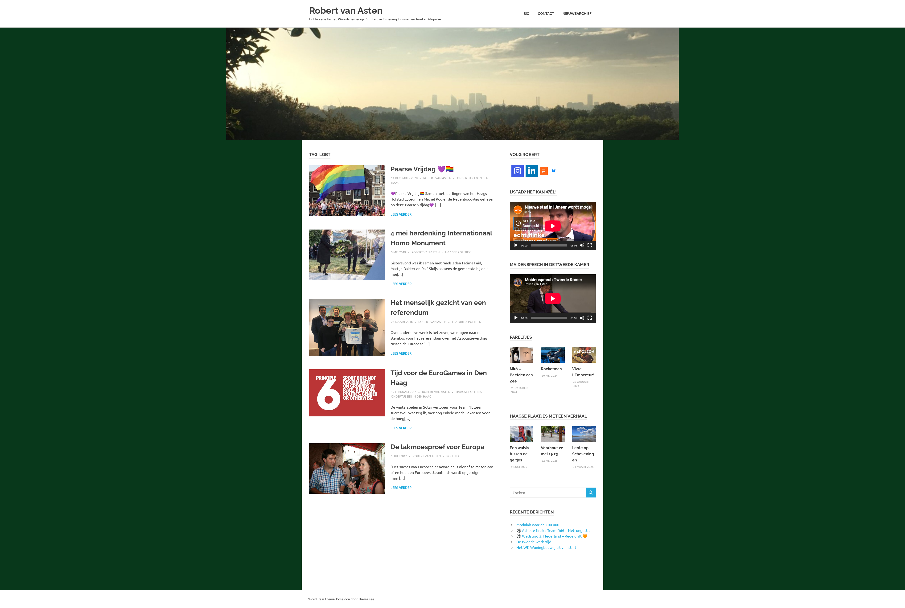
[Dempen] (582, 245)
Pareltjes (521, 337)
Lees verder (401, 214)
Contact (546, 14)
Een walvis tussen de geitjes (519, 454)
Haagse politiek (458, 252)
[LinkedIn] (532, 171)
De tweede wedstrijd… (535, 541)
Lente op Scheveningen (583, 454)
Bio (526, 14)
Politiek (474, 322)
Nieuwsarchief (577, 14)
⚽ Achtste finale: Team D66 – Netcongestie (553, 530)
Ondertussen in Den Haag (411, 396)
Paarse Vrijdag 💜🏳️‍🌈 (422, 169)
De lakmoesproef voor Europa (437, 447)
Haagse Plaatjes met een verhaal (548, 416)
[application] (553, 226)
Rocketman (551, 369)
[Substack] (543, 170)
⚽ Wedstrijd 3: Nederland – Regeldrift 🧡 (551, 536)
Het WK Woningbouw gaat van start (546, 547)
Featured (459, 322)
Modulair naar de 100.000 (537, 524)
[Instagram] (517, 171)
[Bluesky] (553, 170)
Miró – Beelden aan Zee (521, 375)
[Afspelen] (516, 245)
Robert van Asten (346, 10)
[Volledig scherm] (589, 245)
